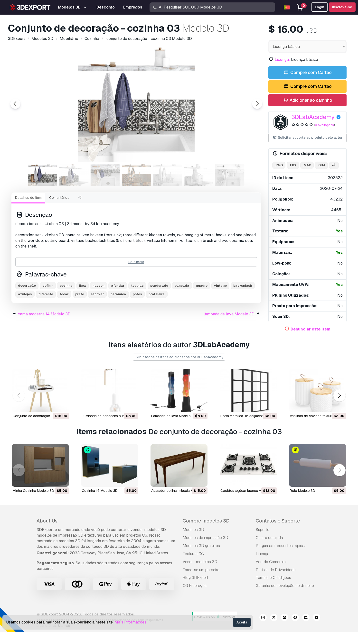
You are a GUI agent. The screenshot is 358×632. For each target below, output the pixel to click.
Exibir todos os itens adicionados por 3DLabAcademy (179, 357)
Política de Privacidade (276, 569)
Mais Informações (130, 622)
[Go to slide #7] (230, 175)
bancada (182, 286)
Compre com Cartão (310, 72)
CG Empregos (195, 585)
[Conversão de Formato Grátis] (334, 165)
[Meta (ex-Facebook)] (295, 618)
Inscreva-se (342, 7)
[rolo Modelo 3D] (317, 465)
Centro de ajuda (269, 537)
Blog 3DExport (195, 577)
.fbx (292, 165)
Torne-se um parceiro (201, 569)
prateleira (157, 294)
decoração (27, 286)
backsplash (242, 286)
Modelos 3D (193, 529)
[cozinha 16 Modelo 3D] (109, 465)
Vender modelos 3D (200, 561)
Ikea (82, 286)
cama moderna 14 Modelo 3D (44, 314)
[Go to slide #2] (74, 175)
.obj (321, 165)
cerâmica (118, 294)
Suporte (262, 529)
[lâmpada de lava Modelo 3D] (179, 390)
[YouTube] (316, 618)
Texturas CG (193, 553)
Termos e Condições (273, 577)
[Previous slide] (15, 104)
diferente (45, 294)
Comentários (59, 197)
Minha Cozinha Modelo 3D (33, 490)
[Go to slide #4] (136, 175)
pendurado (159, 286)
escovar (97, 294)
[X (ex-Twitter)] (274, 618)
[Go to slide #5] (167, 175)
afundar (117, 286)
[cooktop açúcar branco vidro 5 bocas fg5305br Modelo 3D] (248, 465)
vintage (220, 286)
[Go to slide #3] (105, 175)
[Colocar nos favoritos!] (61, 405)
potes (137, 294)
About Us (47, 521)
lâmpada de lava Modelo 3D (229, 314)
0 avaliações (324, 125)
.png (279, 165)
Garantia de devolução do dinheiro (285, 585)
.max (307, 165)
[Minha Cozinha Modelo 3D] (40, 465)
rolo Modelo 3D (302, 490)
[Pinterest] (284, 618)
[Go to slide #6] (198, 175)
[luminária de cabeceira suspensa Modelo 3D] (109, 390)
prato (79, 294)
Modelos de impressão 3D (205, 537)
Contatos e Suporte (278, 521)
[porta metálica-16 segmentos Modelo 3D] (248, 390)
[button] (339, 395)
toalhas (137, 286)
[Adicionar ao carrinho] (51, 405)
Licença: (282, 59)
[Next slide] (257, 104)
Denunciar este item (310, 329)
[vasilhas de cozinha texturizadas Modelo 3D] (317, 390)
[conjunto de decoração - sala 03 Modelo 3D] (40, 390)
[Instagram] (263, 618)
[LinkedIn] (306, 618)
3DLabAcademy (313, 117)
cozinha (66, 286)
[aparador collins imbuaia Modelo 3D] (179, 465)
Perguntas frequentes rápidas (281, 545)
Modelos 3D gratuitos (201, 545)
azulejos (25, 294)
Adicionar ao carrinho (310, 100)
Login (319, 7)
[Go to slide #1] (42, 175)
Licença (262, 553)
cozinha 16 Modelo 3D (100, 490)
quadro (201, 286)
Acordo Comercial (271, 561)
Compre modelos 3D (206, 521)
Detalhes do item (28, 197)
